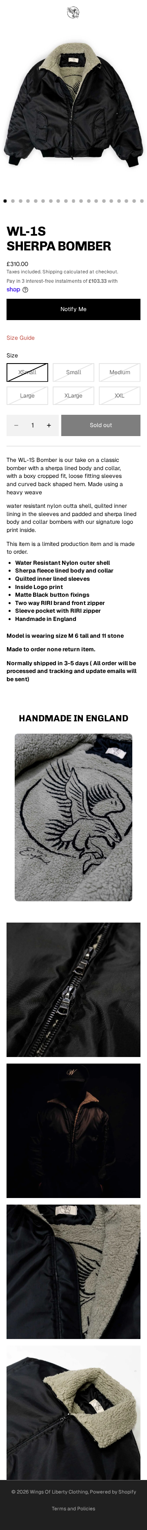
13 (96, 201)
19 (141, 201)
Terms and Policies (73, 1508)
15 (111, 201)
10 (73, 201)
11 (81, 201)
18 (134, 201)
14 (103, 201)
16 (118, 201)
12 (88, 201)
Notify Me (73, 309)
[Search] (27, 12)
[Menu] (9, 12)
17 (126, 201)
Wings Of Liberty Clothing (59, 1492)
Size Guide (21, 337)
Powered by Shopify (113, 1492)
